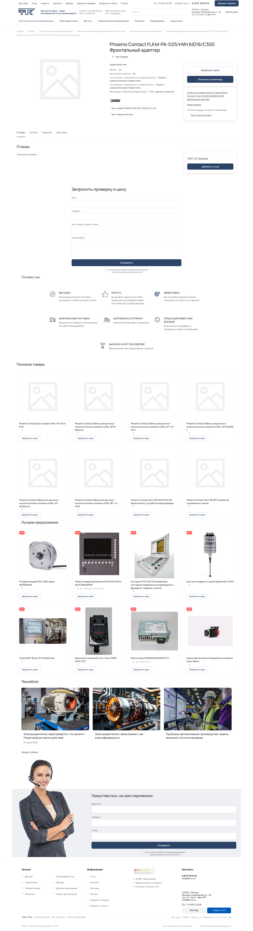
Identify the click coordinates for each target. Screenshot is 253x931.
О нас (93, 876)
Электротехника (32, 888)
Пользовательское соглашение (177, 926)
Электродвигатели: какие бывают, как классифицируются (119, 735)
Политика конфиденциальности (216, 926)
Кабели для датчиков (66, 894)
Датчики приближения (66, 888)
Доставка (61, 132)
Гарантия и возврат (99, 900)
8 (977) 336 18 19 (200, 3)
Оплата (34, 132)
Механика (30, 894)
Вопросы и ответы (99, 906)
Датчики (29, 876)
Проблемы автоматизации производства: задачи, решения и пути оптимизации (197, 735)
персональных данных (138, 269)
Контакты (94, 882)
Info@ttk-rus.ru (182, 3)
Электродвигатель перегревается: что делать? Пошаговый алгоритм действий (54, 735)
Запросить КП (219, 910)
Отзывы (21, 132)
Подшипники (31, 882)
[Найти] (183, 12)
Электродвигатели (65, 876)
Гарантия (47, 132)
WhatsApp (194, 910)
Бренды (60, 882)
